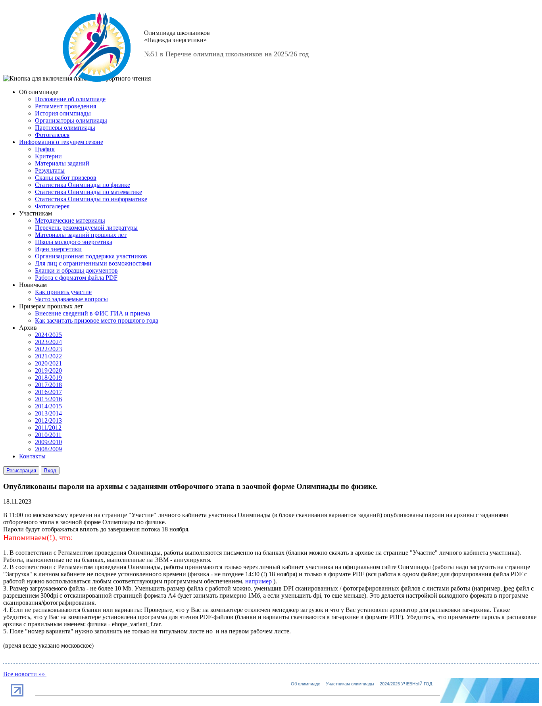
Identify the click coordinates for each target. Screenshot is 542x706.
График (45, 149)
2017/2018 (48, 384)
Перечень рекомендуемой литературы (86, 227)
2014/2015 (48, 406)
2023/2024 (48, 342)
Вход (50, 470)
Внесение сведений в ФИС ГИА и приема (92, 313)
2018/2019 (48, 377)
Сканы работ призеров (65, 177)
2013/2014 (48, 413)
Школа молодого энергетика (73, 242)
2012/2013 (48, 420)
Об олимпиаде (305, 683)
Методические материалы (70, 220)
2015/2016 (48, 399)
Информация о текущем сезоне (61, 142)
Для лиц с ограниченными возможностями (93, 263)
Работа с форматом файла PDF (76, 277)
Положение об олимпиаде (70, 99)
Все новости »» (24, 674)
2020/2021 (48, 363)
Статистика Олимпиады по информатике (91, 199)
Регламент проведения (65, 106)
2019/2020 (48, 370)
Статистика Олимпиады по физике (82, 184)
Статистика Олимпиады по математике (88, 192)
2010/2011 (48, 434)
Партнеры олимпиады (65, 127)
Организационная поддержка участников (91, 256)
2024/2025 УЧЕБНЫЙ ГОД (406, 683)
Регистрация (21, 470)
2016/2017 (48, 392)
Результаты (50, 170)
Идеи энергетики (58, 249)
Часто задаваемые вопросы (71, 299)
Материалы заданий (62, 163)
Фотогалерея (52, 134)
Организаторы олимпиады (71, 120)
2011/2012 (48, 427)
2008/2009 (48, 449)
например (259, 581)
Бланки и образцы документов (76, 270)
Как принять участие (63, 292)
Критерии (48, 156)
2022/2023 (48, 349)
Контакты (32, 456)
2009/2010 (48, 442)
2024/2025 (48, 334)
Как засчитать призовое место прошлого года (96, 320)
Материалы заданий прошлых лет (81, 234)
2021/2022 (48, 356)
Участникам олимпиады (350, 683)
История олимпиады (63, 113)
